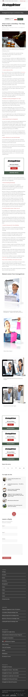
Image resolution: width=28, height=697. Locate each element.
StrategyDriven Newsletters (7, 638)
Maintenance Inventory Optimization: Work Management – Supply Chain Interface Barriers (13, 312)
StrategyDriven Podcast (7, 666)
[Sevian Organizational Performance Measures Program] (14, 367)
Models (3, 650)
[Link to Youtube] (17, 694)
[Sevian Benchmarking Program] (14, 394)
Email (3, 532)
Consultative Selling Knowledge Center (10, 612)
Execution (4, 574)
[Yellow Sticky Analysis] (14, 333)
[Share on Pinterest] (16, 468)
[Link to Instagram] (23, 694)
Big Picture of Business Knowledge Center (10, 618)
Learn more (4, 257)
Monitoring (4, 581)
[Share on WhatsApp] (12, 468)
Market (3, 577)
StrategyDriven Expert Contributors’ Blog (12, 12)
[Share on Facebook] (4, 468)
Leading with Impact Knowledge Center (10, 621)
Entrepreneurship (5, 599)
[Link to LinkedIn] (15, 694)
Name (3, 525)
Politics (3, 590)
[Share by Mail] (24, 468)
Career (3, 596)
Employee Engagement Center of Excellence (11, 609)
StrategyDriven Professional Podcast (9, 679)
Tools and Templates (6, 647)
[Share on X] (8, 468)
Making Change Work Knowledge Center (10, 615)
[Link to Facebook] (21, 694)
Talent (3, 593)
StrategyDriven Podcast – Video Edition (10, 669)
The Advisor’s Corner (6, 656)
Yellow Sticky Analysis (7, 351)
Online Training (5, 644)
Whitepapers (4, 653)
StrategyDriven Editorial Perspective (9, 682)
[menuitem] (5, 695)
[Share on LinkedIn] (20, 468)
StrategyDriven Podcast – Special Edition (10, 673)
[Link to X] (19, 694)
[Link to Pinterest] (25, 694)
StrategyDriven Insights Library (8, 631)
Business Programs (11, 641)
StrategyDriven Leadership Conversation (10, 676)
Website (3, 538)
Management (5, 583)
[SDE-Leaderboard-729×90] (14, 20)
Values (3, 587)
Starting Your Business (13, 27)
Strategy (4, 571)
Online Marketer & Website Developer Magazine (12, 634)
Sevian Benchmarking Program (9, 405)
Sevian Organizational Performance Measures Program (13, 379)
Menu (6, 9)
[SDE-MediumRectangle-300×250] (14, 174)
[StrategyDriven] (11, 5)
